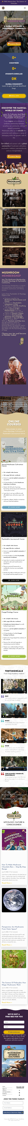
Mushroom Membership (14, 237)
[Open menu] (25, 8)
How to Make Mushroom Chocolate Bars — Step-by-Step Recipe (14, 867)
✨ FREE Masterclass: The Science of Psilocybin (14, 2)
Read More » (7, 883)
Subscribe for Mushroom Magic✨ (13, 1112)
